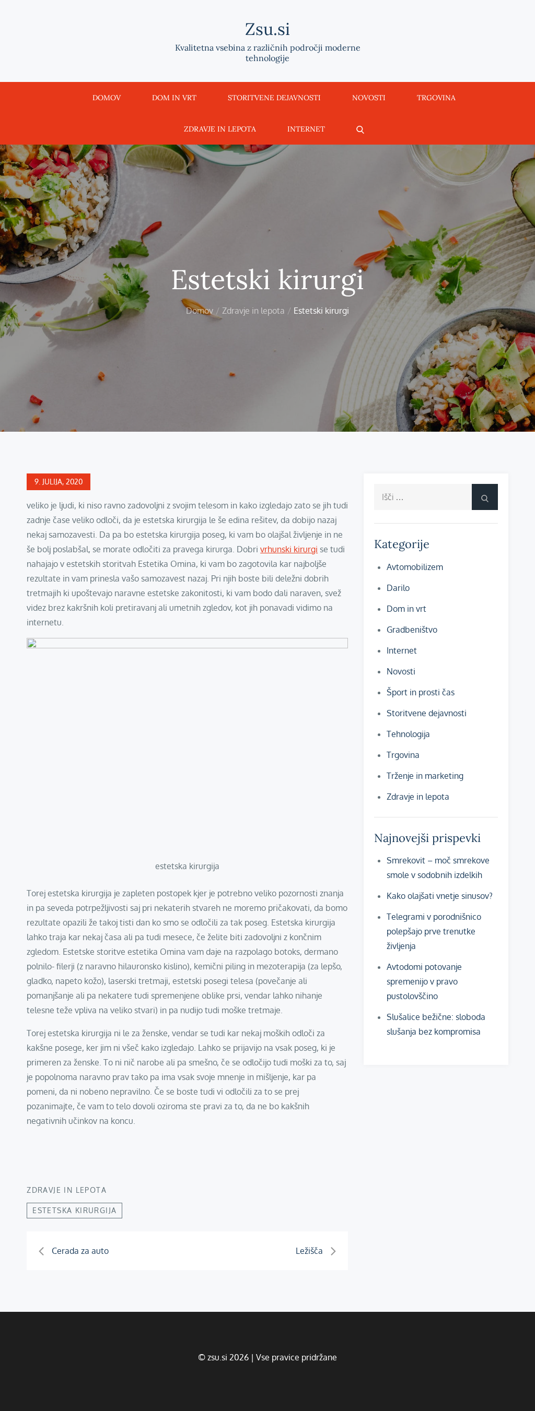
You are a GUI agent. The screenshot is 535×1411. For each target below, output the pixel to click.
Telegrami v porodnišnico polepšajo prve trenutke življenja (434, 931)
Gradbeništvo (412, 629)
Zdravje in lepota (220, 129)
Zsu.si (267, 29)
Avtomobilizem (415, 567)
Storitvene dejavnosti (274, 97)
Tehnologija (408, 734)
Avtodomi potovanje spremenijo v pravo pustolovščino (424, 981)
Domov (106, 97)
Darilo (398, 588)
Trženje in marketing (425, 775)
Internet (306, 129)
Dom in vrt (174, 97)
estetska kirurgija (74, 1210)
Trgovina (436, 97)
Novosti (369, 97)
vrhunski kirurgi (289, 549)
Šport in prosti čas (421, 692)
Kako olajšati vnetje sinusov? (440, 896)
